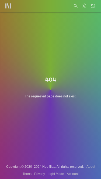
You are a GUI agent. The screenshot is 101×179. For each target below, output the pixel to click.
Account (73, 174)
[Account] (93, 6)
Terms (27, 174)
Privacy (39, 174)
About (90, 167)
